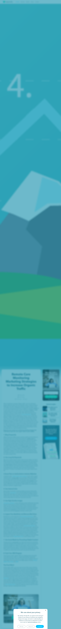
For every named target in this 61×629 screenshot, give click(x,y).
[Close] (45, 610)
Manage (21, 626)
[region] (30, 619)
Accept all (40, 626)
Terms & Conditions (32, 622)
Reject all (31, 626)
